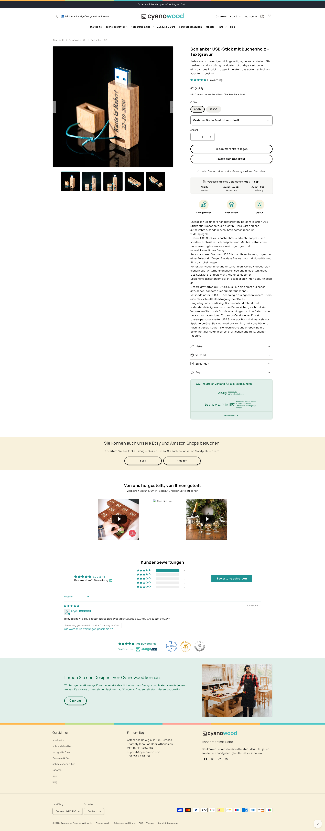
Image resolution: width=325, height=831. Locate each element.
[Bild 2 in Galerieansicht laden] (91, 181)
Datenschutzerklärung (125, 823)
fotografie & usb (61, 752)
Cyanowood (66, 823)
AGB (141, 823)
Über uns (75, 701)
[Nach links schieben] (56, 181)
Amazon (182, 460)
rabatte (56, 770)
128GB (214, 109)
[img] (72, 606)
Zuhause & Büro (61, 758)
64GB (197, 109)
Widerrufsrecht (103, 823)
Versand (209, 94)
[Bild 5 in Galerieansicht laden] (155, 181)
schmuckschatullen (63, 764)
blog (54, 782)
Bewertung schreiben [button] (232, 578)
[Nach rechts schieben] (170, 181)
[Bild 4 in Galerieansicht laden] (134, 181)
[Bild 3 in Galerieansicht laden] (113, 181)
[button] (56, 16)
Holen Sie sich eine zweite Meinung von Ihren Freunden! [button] (233, 171)
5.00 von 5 (99, 576)
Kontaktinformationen (168, 823)
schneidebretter (62, 746)
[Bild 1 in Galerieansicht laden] (70, 181)
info (54, 776)
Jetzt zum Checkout (231, 159)
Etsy (143, 460)
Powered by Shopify (82, 823)
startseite (58, 740)
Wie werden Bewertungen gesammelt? (88, 629)
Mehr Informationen (231, 415)
